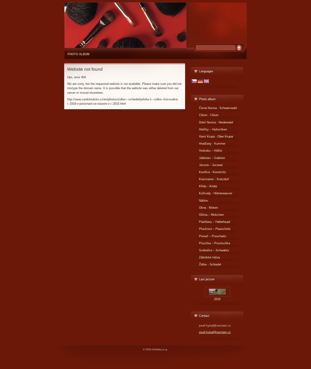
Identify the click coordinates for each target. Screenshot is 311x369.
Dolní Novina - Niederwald (216, 122)
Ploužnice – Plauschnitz (215, 229)
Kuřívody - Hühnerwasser (215, 193)
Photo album (78, 54)
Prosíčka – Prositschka (214, 243)
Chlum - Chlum (209, 115)
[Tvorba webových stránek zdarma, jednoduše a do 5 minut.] (166, 350)
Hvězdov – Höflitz (210, 150)
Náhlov (203, 200)
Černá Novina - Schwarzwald (218, 108)
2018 (217, 299)
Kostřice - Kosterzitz (212, 172)
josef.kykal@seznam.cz (215, 332)
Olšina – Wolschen (211, 214)
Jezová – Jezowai (211, 165)
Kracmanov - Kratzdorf (214, 179)
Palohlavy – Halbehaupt (214, 221)
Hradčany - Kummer (212, 143)
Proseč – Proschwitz (212, 236)
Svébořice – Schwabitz (214, 250)
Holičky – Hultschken (213, 129)
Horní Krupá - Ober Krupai (216, 136)
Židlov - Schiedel (210, 264)
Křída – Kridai (208, 186)
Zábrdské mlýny (209, 257)
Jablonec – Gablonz (212, 158)
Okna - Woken (208, 207)
